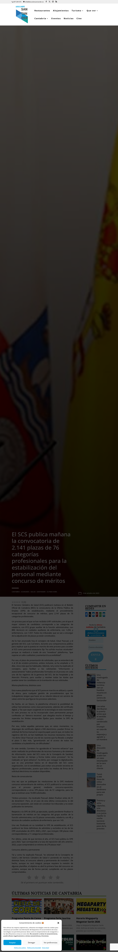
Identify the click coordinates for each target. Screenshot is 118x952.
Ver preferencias (50, 942)
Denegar (31, 942)
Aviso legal (45, 948)
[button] (58, 923)
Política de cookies (20, 948)
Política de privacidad (34, 948)
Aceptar (12, 942)
